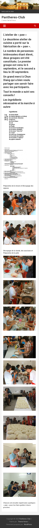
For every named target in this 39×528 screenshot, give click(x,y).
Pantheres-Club (13, 17)
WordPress (28, 524)
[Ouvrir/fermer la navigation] (4, 25)
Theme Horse (23, 522)
